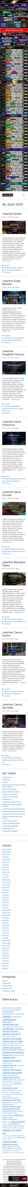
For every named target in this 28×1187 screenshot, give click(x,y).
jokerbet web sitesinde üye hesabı (17, 1152)
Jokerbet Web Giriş (8, 828)
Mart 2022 (5, 953)
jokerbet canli (19, 1029)
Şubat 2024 (5, 895)
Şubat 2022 (5, 955)
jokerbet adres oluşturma (11, 478)
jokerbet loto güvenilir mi (7, 1094)
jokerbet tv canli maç (7, 1117)
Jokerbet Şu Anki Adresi (9, 789)
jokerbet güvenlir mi (9, 1080)
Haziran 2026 (6, 852)
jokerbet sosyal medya (17, 1111)
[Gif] (14, 81)
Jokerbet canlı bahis (10, 1031)
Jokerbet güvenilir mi (11, 1077)
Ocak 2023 (5, 928)
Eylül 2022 (5, 938)
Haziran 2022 (6, 945)
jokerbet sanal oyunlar (18, 551)
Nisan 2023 (5, 920)
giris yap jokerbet (8, 1012)
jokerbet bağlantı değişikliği (12, 757)
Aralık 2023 (5, 900)
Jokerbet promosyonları (11, 1109)
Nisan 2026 (5, 854)
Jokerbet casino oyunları (11, 1048)
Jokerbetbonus (6, 799)
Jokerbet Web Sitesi (14, 1124)
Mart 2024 (5, 892)
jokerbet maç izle (17, 1094)
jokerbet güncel (21, 1065)
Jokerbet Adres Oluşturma (11, 423)
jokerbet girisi (8, 338)
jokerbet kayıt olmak (7, 1085)
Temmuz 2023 (6, 912)
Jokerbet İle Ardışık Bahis (9, 794)
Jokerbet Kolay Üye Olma (9, 821)
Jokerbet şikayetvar (10, 1144)
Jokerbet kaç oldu (9, 1088)
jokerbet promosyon (8, 1104)
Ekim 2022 (5, 935)
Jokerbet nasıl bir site (11, 1100)
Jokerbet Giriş (6, 779)
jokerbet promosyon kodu (10, 408)
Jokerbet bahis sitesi (10, 1024)
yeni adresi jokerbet (17, 1148)
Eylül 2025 (5, 857)
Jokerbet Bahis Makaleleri (10, 831)
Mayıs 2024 (5, 887)
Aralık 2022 (5, 930)
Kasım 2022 (5, 933)
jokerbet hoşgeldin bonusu (12, 406)
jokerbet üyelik (20, 1137)
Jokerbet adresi (9, 1019)
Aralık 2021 (5, 960)
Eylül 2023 (5, 907)
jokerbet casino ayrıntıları (9, 760)
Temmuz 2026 (6, 849)
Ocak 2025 (5, 867)
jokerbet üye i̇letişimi (12, 1137)
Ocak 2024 (5, 897)
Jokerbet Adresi (7, 777)
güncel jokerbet (20, 1014)
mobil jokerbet (16, 1146)
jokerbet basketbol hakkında (7, 1026)
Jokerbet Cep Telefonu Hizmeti (11, 802)
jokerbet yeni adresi (7, 1127)
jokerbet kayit (15, 481)
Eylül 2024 (5, 877)
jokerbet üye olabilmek (6, 1139)
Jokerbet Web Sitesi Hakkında (11, 791)
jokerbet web (4, 1124)
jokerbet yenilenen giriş (6, 1135)
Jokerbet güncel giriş (12, 1072)
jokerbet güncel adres (8, 1067)
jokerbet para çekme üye (18, 1102)
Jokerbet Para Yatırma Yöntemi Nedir (13, 809)
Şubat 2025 (5, 864)
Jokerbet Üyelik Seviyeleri (18, 1135)
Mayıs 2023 (5, 917)
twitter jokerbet (7, 1148)
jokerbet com (21, 1050)
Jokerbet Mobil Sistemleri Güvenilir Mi (13, 811)
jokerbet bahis (7, 1022)
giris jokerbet (16, 1009)
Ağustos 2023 (6, 910)
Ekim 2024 (5, 874)
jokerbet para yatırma (7, 1102)
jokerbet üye (4, 1137)
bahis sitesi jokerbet (10, 619)
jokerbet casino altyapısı (16, 1043)
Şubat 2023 (5, 925)
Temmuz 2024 (6, 882)
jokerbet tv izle (6, 1122)
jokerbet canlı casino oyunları (9, 1036)
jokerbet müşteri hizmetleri (10, 1098)
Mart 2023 (5, 922)
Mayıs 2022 (5, 948)
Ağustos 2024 (6, 879)
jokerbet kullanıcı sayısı (17, 1090)
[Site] (14, 50)
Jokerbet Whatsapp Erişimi (10, 826)
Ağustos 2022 (6, 940)
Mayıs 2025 (5, 862)
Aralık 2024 (5, 869)
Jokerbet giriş (8, 1057)
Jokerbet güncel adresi (11, 549)
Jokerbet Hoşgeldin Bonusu (13, 353)
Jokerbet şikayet (9, 1141)
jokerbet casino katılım (11, 691)
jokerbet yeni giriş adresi (18, 1127)
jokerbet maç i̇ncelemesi (6, 1096)
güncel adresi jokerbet (8, 1014)
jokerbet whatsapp (7, 1125)
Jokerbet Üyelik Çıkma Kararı (11, 823)
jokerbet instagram (18, 1081)
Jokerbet (7, 265)
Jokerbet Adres (16, 1016)
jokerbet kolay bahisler (14, 340)
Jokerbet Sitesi (7, 1111)
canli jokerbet (17, 1008)
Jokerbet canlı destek (12, 1038)
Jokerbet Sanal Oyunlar (11, 493)
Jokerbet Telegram (7, 1115)
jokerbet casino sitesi (10, 267)
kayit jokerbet (6, 1146)
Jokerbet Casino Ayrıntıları (12, 706)
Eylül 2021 (5, 968)
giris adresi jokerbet (7, 1009)
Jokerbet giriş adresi (11, 1060)
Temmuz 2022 (6, 943)
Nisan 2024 (5, 890)
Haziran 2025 (6, 859)
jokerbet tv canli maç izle (9, 1119)
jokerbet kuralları (5, 1092)
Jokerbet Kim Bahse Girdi (10, 796)
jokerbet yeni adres (18, 1125)
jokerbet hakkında (21, 1079)
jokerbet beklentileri (6, 1152)
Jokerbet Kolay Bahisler (11, 282)
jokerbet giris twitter (18, 1055)
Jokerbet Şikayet (7, 986)
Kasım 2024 (5, 872)
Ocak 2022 (5, 958)
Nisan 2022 (5, 950)
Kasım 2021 (5, 963)
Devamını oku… (6, 260)
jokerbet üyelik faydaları (14, 270)
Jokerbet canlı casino (11, 1034)
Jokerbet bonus (8, 1029)
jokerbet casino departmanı (19, 1045)
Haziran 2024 (6, 885)
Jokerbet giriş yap (9, 1065)
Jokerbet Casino (6, 1043)
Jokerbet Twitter (7, 988)
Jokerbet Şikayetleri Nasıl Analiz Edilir (13, 814)
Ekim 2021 (5, 965)
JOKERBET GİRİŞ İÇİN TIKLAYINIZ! (14, 30)
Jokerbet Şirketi (12, 213)
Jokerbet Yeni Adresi (8, 991)
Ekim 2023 (5, 905)
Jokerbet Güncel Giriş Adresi (10, 1075)
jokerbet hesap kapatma (8, 1081)
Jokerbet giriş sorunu (7, 1063)
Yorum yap (7, 272)
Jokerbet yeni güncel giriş (11, 1131)
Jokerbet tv (19, 1115)
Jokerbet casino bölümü (8, 1045)
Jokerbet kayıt (17, 1083)
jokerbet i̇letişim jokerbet (7, 1083)
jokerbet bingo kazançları (18, 1026)
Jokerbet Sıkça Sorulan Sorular (9, 1112)
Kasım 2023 (5, 902)
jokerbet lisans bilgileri (14, 1092)
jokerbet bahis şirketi (15, 1150)
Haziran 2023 (6, 915)
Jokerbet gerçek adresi (12, 1052)
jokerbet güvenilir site (18, 621)
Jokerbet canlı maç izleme (12, 1041)
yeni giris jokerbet (6, 1150)
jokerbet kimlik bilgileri (7, 1090)
